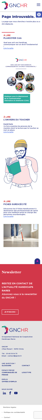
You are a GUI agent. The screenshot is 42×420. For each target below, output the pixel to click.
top (37, 261)
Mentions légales (9, 407)
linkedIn (4, 393)
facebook (10, 393)
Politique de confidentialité (14, 412)
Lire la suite (8, 48)
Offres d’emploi (9, 381)
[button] (39, 15)
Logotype (26, 372)
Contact (26, 365)
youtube (15, 393)
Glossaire (6, 365)
